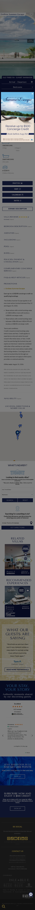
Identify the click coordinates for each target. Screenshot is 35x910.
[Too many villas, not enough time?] (31, 894)
